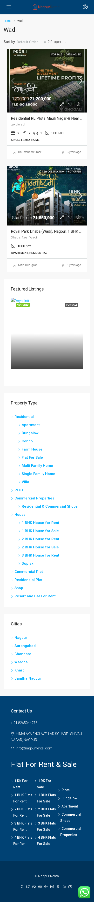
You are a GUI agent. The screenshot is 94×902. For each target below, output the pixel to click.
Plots (65, 790)
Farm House (32, 449)
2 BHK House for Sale (40, 547)
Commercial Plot (28, 572)
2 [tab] (42, 377)
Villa (25, 482)
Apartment (31, 425)
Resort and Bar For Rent (35, 596)
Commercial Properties (34, 498)
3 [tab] (49, 377)
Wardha (21, 662)
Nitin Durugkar (27, 265)
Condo (27, 441)
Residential (24, 417)
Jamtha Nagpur (27, 678)
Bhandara (22, 654)
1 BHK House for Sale (40, 531)
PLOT (19, 490)
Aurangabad (25, 646)
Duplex (28, 563)
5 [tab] (63, 377)
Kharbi (20, 670)
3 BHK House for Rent (40, 555)
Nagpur (20, 637)
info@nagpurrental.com (34, 748)
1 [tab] (35, 377)
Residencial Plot (28, 580)
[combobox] (31, 42)
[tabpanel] (47, 333)
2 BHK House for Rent (40, 539)
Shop (18, 588)
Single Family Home (38, 474)
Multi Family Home (37, 465)
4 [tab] (56, 377)
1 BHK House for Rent (40, 523)
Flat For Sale (32, 457)
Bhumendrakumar (29, 152)
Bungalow (30, 433)
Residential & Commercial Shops (50, 506)
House (20, 514)
